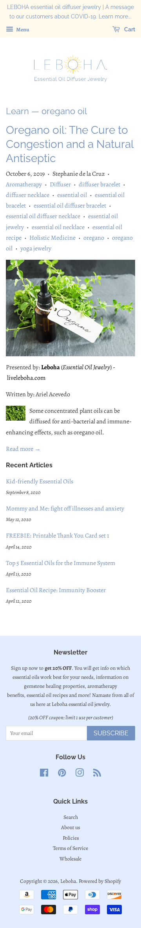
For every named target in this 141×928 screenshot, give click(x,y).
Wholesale (70, 858)
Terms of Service (70, 848)
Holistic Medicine (52, 237)
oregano (93, 237)
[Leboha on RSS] (97, 774)
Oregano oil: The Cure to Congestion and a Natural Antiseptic (70, 144)
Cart (129, 29)
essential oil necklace (58, 227)
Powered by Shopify (100, 881)
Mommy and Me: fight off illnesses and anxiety (65, 508)
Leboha (50, 367)
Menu (22, 29)
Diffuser (60, 184)
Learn (17, 111)
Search (70, 817)
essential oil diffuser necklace (43, 216)
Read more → (23, 449)
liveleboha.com (26, 378)
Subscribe (111, 733)
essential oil (72, 195)
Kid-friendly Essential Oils (39, 481)
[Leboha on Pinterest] (62, 774)
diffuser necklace (27, 195)
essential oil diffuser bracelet (70, 205)
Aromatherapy (24, 184)
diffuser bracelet (99, 184)
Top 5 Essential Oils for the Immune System (60, 563)
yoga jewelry (35, 248)
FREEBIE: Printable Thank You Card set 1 (57, 535)
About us (70, 827)
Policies (71, 838)
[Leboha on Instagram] (79, 774)
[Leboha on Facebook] (44, 774)
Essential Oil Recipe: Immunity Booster (56, 590)
